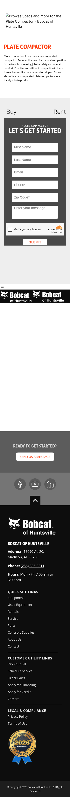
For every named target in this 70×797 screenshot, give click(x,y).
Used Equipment (20, 605)
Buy (11, 111)
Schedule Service (20, 671)
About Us (14, 639)
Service (13, 618)
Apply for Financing (22, 685)
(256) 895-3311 (32, 565)
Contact (13, 646)
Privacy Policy (18, 716)
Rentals (13, 612)
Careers (13, 699)
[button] (56, 7)
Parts (12, 625)
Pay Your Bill (17, 664)
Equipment (16, 598)
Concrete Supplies (21, 632)
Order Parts (16, 678)
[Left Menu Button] (2, 287)
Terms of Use (17, 723)
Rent (59, 111)
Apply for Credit (19, 692)
